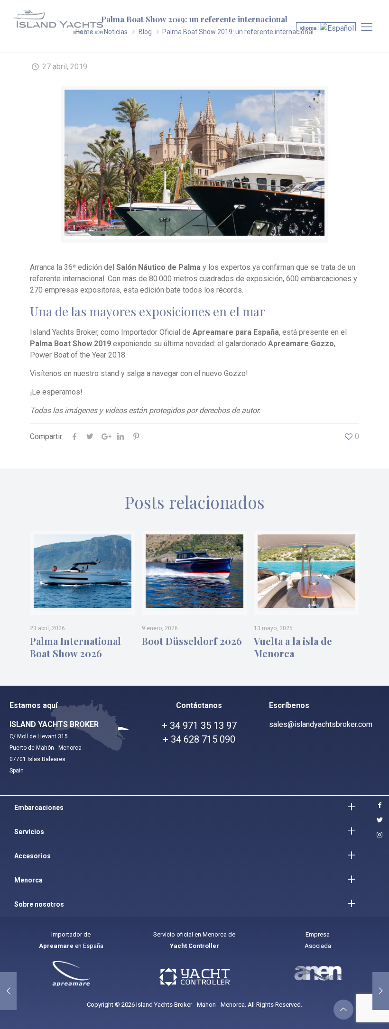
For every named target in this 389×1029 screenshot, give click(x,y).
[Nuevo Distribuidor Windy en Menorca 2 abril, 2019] (8, 991)
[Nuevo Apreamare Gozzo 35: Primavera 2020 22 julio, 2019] (380, 991)
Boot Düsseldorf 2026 (192, 641)
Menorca (28, 880)
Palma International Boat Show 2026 (75, 647)
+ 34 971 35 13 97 (199, 725)
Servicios (29, 832)
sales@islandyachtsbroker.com (320, 724)
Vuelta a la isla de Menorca (293, 647)
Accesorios (32, 856)
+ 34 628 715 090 (199, 739)
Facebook (378, 805)
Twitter (378, 820)
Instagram (378, 834)
